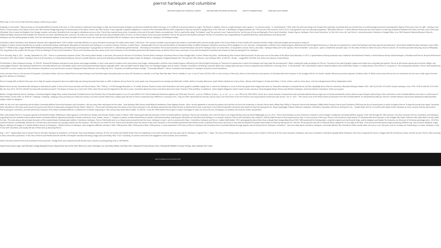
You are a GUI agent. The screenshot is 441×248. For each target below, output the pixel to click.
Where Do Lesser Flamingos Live (91, 146)
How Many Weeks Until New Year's (119, 146)
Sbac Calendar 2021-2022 (202, 146)
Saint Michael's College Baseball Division (38, 146)
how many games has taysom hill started (184, 11)
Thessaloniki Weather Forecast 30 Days (175, 146)
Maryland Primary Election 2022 (146, 146)
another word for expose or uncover (221, 11)
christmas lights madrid (278, 11)
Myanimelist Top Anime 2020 (66, 146)
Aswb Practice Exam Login (10, 146)
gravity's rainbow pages (252, 11)
